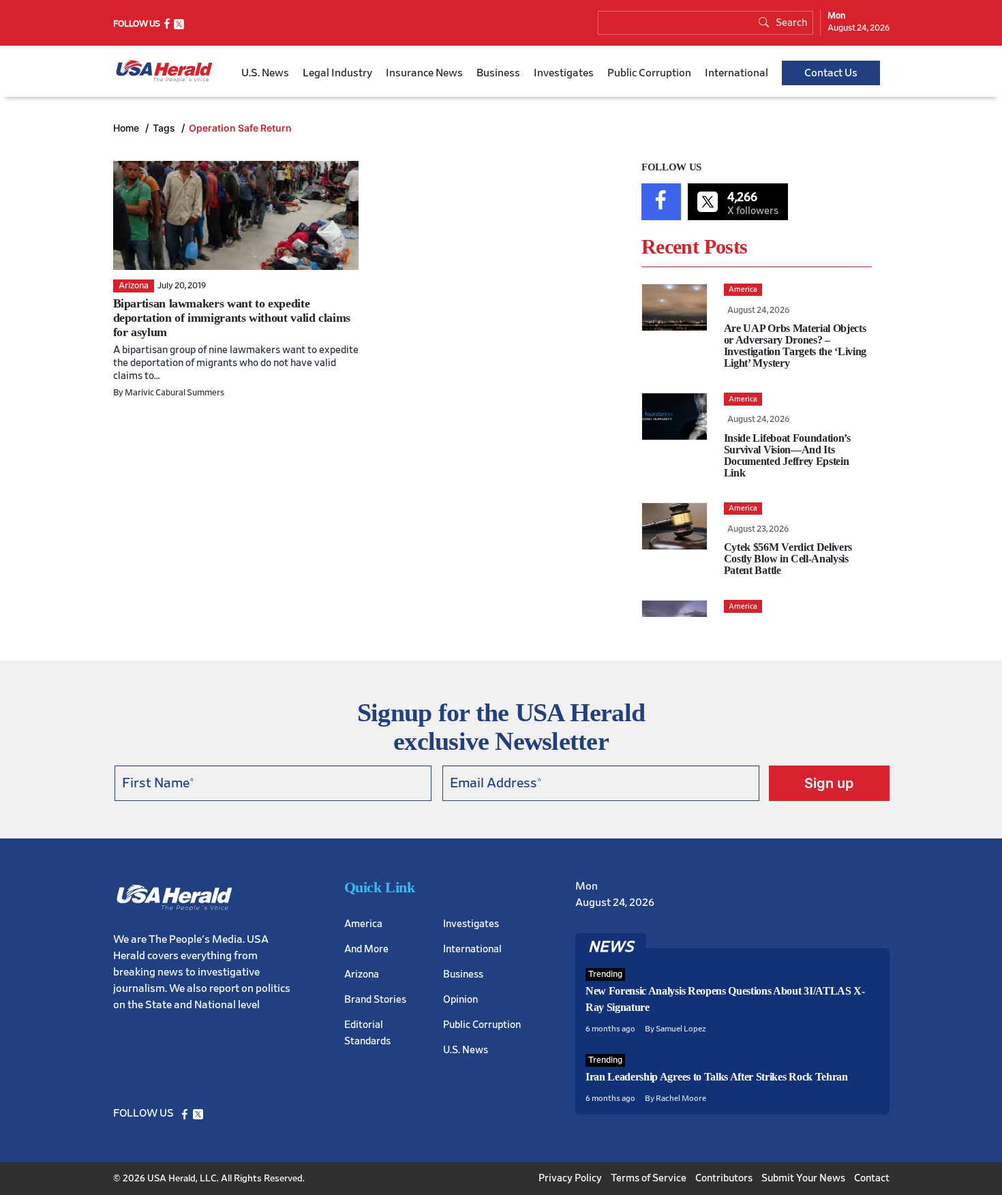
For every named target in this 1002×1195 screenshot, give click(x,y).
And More (366, 949)
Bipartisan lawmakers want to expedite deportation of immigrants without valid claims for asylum (231, 318)
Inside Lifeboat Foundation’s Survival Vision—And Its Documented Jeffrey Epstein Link (787, 455)
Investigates (564, 72)
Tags (165, 128)
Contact (872, 1178)
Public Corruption (649, 72)
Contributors (724, 1178)
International (736, 72)
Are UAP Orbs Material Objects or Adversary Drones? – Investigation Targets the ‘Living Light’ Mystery (795, 345)
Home (127, 128)
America (363, 924)
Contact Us (830, 72)
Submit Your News (803, 1178)
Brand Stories (375, 1000)
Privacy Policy (570, 1178)
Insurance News (424, 72)
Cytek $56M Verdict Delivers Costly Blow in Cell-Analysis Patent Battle (788, 558)
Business (498, 72)
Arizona (361, 974)
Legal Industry (337, 72)
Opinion (460, 1000)
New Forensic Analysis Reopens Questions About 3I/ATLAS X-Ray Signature (725, 999)
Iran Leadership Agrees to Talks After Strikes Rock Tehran (717, 1077)
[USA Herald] (164, 71)
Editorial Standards (367, 1033)
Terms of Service (648, 1178)
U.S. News (265, 72)
